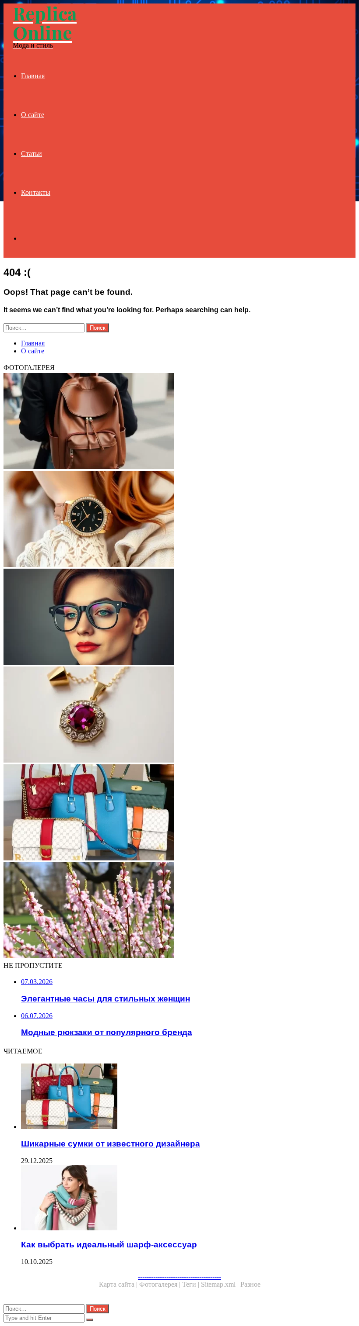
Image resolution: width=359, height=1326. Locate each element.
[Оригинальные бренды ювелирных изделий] (179, 715)
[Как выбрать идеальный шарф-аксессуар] (188, 1198)
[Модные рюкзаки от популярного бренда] (179, 422)
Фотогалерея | (160, 1284)
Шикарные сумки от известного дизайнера (110, 1143)
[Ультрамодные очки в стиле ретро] (179, 617)
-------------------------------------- (179, 1276)
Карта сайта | (119, 1284)
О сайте (32, 114)
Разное (250, 1284)
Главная (33, 75)
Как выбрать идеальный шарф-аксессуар (109, 1244)
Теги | (191, 1284)
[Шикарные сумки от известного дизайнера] (179, 813)
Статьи (31, 153)
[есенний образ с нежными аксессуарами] (179, 911)
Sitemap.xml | (220, 1284)
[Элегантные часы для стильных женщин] (179, 520)
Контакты (35, 192)
